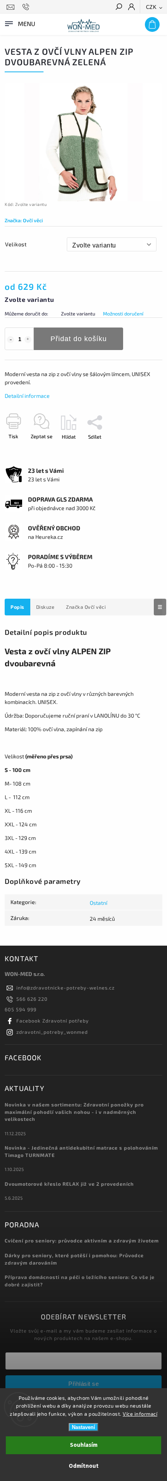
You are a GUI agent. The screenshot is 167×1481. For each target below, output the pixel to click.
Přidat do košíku (78, 339)
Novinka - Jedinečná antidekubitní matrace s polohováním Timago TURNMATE (81, 1151)
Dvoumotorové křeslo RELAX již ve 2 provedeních (69, 1184)
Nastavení (83, 1427)
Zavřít (143, 450)
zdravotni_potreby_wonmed (52, 1032)
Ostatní (98, 902)
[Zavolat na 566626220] (27, 7)
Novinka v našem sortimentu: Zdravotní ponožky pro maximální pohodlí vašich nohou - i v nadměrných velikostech (74, 1111)
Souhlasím (83, 1445)
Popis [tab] (17, 607)
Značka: (24, 220)
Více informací (140, 1414)
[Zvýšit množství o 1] (27, 339)
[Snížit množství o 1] (10, 339)
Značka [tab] (86, 607)
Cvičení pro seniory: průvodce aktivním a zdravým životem (82, 1240)
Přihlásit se (83, 1383)
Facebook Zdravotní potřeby (52, 1021)
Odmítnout (84, 1466)
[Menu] (19, 23)
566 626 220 (32, 999)
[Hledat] (118, 7)
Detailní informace (27, 395)
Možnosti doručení (123, 313)
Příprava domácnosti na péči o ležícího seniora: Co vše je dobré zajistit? (80, 1281)
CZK (151, 7)
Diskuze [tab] (45, 607)
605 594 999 (21, 1009)
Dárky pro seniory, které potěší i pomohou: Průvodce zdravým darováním (74, 1259)
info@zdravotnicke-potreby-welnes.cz (65, 987)
